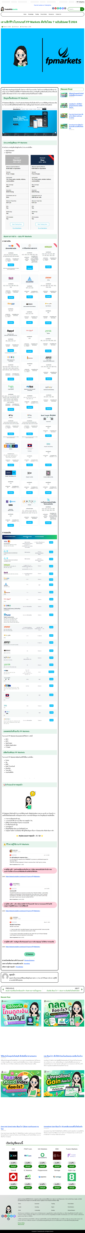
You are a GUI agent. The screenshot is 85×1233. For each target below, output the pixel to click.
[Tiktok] (65, 8)
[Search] (82, 9)
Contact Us (58, 14)
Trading (37, 14)
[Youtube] (56, 8)
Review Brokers (29, 960)
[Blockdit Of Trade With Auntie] (63, 8)
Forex (19, 1203)
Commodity (37, 1210)
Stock (19, 1210)
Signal (52, 1207)
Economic (37, 1203)
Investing (27, 963)
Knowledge (30, 14)
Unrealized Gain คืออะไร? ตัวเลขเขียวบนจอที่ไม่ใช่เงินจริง (76, 126)
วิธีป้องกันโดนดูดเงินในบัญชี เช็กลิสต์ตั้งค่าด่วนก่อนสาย (19, 1056)
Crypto (19, 1207)
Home (25, 14)
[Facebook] (53, 8)
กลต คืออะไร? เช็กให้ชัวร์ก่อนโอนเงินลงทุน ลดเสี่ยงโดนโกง (75, 105)
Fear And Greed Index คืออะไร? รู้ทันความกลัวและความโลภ (76, 116)
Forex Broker (44, 14)
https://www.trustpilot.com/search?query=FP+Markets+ (23, 876)
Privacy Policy (21, 1223)
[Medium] (58, 8)
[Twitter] (60, 8)
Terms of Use (21, 1224)
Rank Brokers (71, 1207)
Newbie (53, 1210)
